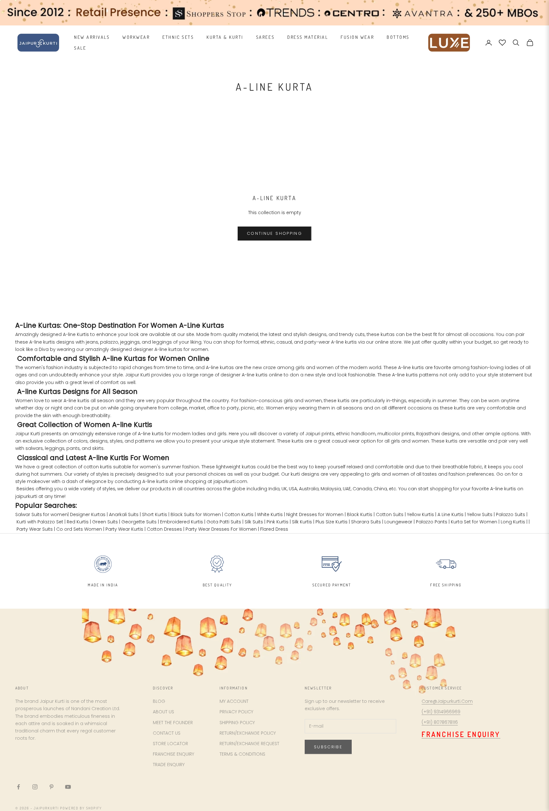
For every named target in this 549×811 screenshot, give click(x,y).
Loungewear (398, 522)
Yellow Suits (479, 514)
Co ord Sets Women (79, 529)
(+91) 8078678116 (440, 722)
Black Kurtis (359, 514)
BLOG (159, 701)
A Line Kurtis (450, 514)
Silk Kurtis (302, 522)
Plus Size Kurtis (331, 522)
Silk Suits (254, 522)
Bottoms (398, 37)
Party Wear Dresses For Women (221, 529)
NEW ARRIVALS (92, 37)
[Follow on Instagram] (35, 787)
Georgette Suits (139, 522)
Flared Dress (274, 529)
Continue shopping (274, 233)
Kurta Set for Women (474, 522)
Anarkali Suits (124, 514)
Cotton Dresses (164, 529)
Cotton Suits (389, 514)
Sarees (265, 37)
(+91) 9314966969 (441, 712)
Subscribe (328, 747)
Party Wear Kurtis (124, 529)
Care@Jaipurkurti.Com (447, 701)
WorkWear (136, 37)
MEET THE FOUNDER (173, 722)
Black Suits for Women (196, 514)
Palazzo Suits (510, 514)
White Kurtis (270, 514)
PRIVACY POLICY (236, 712)
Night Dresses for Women (314, 514)
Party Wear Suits (35, 529)
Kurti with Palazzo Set (40, 522)
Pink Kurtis (277, 522)
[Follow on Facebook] (18, 787)
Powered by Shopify (81, 808)
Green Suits (105, 522)
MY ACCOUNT (234, 701)
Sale (80, 48)
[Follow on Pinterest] (51, 787)
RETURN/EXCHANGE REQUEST (249, 743)
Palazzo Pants (431, 522)
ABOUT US (163, 712)
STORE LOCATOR (170, 743)
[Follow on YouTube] (68, 787)
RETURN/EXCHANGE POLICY (248, 733)
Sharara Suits (366, 522)
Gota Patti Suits (224, 522)
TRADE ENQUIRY (169, 764)
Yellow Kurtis (420, 514)
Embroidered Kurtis (181, 522)
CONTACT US (166, 733)
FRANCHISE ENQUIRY (173, 754)
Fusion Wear (357, 37)
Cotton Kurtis (239, 514)
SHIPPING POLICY (237, 722)
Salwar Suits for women (41, 514)
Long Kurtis (513, 522)
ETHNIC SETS (178, 37)
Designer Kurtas (87, 514)
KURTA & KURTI (225, 37)
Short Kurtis (154, 514)
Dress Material (307, 37)
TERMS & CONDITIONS (242, 754)
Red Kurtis (78, 522)
